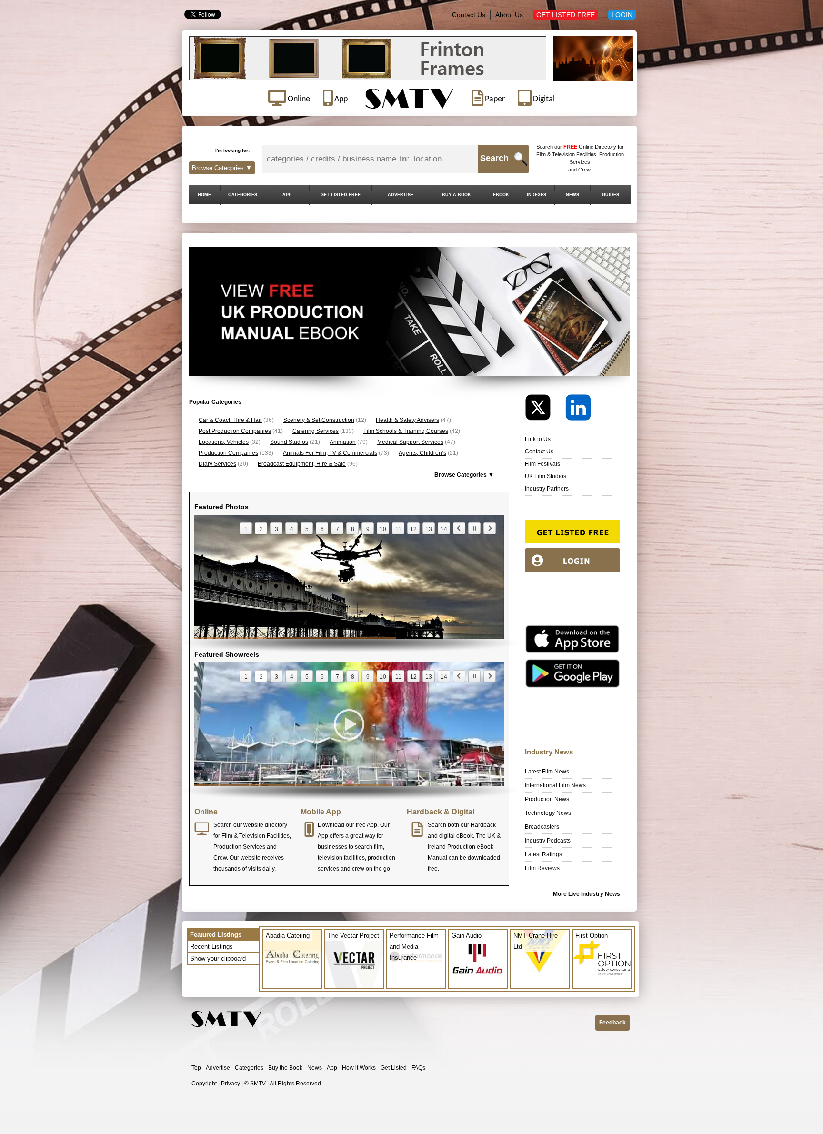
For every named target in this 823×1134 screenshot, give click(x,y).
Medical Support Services (410, 442)
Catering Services (315, 431)
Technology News (548, 813)
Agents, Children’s (422, 453)
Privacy (230, 1083)
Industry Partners (547, 488)
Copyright (204, 1083)
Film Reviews (542, 868)
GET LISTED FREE (341, 194)
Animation (343, 442)
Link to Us (538, 439)
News (314, 1067)
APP (286, 194)
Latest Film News (547, 771)
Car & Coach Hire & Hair (230, 420)
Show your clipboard (218, 958)
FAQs (418, 1067)
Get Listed (394, 1067)
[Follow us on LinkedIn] (578, 409)
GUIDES (610, 194)
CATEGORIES (242, 194)
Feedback (612, 1022)
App (332, 1067)
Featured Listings (215, 934)
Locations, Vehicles (224, 442)
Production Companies (228, 453)
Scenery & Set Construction (318, 420)
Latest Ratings (543, 854)
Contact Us (468, 15)
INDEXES (536, 194)
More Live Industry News (586, 894)
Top (196, 1067)
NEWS (572, 194)
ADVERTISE (400, 194)
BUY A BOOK (456, 194)
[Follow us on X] (544, 409)
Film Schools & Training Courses (405, 431)
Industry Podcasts (548, 840)
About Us (509, 15)
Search (494, 158)
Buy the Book (285, 1067)
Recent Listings (211, 946)
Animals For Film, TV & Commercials (330, 453)
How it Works (359, 1067)
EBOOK (501, 194)
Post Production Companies (235, 431)
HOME (204, 194)
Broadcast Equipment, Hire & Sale (302, 464)
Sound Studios (289, 442)
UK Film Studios (545, 476)
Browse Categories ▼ (222, 167)
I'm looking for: (232, 150)
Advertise (218, 1067)
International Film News (555, 785)
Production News (547, 799)
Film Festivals (542, 464)
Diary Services (217, 464)
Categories (249, 1067)
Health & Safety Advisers (407, 420)
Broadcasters (542, 826)
